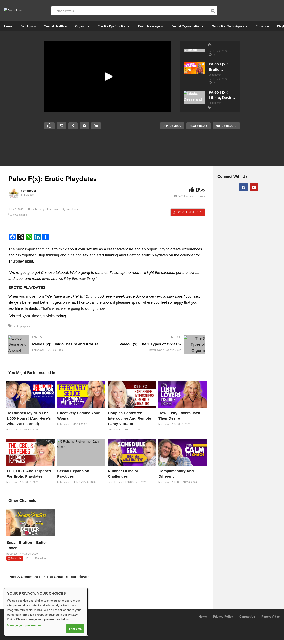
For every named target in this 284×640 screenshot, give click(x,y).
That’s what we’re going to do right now (73, 308)
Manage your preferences (24, 625)
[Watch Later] (84, 125)
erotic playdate (22, 326)
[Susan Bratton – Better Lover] (30, 535)
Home (8, 26)
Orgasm (80, 26)
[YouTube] (254, 187)
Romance (262, 26)
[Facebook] (243, 187)
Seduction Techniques (228, 26)
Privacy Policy (223, 616)
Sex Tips (27, 26)
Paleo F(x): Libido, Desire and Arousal (221, 95)
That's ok (75, 628)
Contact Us (247, 616)
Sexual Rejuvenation (186, 26)
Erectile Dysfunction (112, 26)
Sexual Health (54, 26)
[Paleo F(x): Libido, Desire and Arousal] (194, 100)
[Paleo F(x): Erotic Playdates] (194, 68)
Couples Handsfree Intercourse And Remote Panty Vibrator (129, 418)
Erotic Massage (149, 26)
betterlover (28, 190)
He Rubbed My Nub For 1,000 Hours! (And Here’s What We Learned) (28, 418)
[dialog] (45, 612)
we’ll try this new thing (76, 278)
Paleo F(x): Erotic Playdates (218, 67)
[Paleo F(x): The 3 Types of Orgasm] (158, 348)
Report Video (270, 616)
